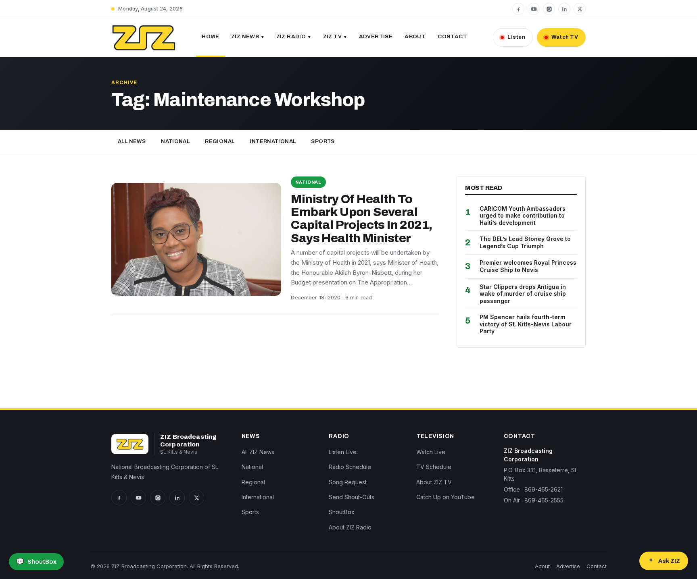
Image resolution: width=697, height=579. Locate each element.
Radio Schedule (350, 466)
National (175, 141)
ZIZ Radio (291, 36)
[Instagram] (549, 9)
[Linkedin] (564, 9)
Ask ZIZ (669, 561)
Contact (452, 36)
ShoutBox (342, 511)
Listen (516, 37)
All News (132, 141)
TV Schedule (433, 466)
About (415, 36)
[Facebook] (518, 9)
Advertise (376, 36)
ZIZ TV (332, 36)
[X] (580, 9)
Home (210, 36)
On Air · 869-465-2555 (533, 500)
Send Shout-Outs (351, 497)
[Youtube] (534, 9)
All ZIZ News (258, 451)
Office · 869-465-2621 (533, 489)
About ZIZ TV (434, 482)
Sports (322, 141)
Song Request (348, 482)
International (273, 141)
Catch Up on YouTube (445, 497)
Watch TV (564, 37)
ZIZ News (245, 36)
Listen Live (343, 451)
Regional (219, 141)
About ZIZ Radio (350, 527)
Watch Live (430, 451)
